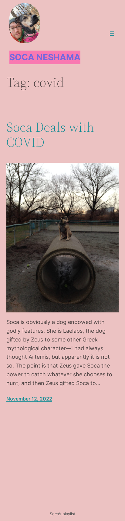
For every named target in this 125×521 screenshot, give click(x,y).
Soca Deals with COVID (50, 135)
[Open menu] (112, 33)
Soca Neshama (44, 57)
